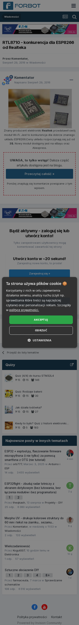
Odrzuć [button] (41, 330)
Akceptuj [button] (41, 319)
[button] (39, 340)
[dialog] (39, 312)
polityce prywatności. (24, 310)
